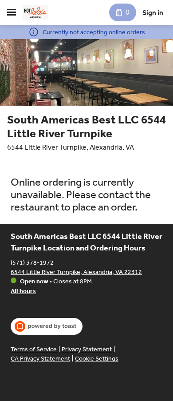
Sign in (152, 12)
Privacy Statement (87, 349)
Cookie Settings (96, 358)
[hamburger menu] (11, 12)
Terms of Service (34, 349)
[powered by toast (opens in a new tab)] (47, 326)
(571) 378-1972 (32, 262)
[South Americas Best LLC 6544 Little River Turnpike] (35, 12)
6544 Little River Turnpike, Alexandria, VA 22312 (76, 272)
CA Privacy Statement (40, 358)
